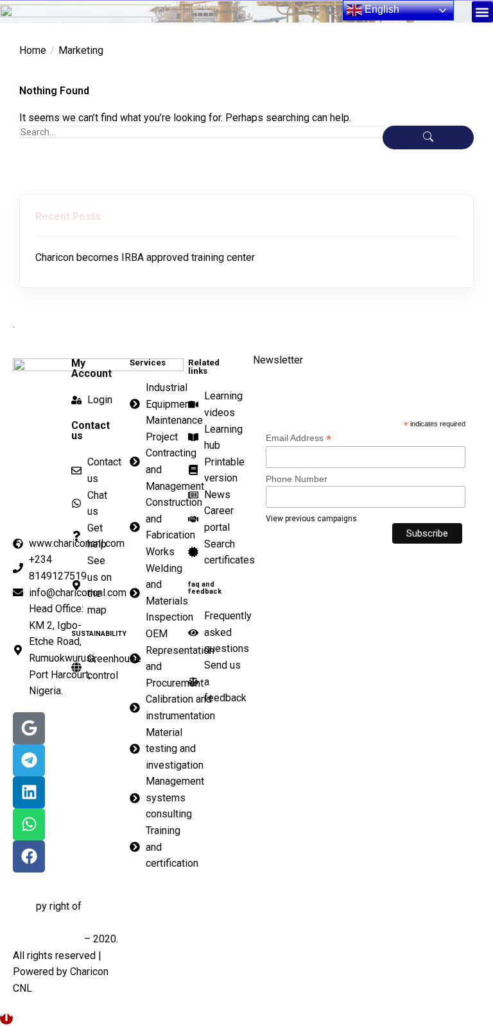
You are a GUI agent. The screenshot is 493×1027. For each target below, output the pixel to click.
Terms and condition (422, 903)
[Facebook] (29, 856)
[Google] (29, 728)
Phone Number (296, 479)
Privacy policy (286, 903)
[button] (482, 11)
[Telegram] (29, 760)
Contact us (159, 903)
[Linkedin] (29, 792)
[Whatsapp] (29, 824)
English (380, 9)
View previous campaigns (311, 518)
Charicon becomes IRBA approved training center (145, 257)
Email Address (298, 438)
